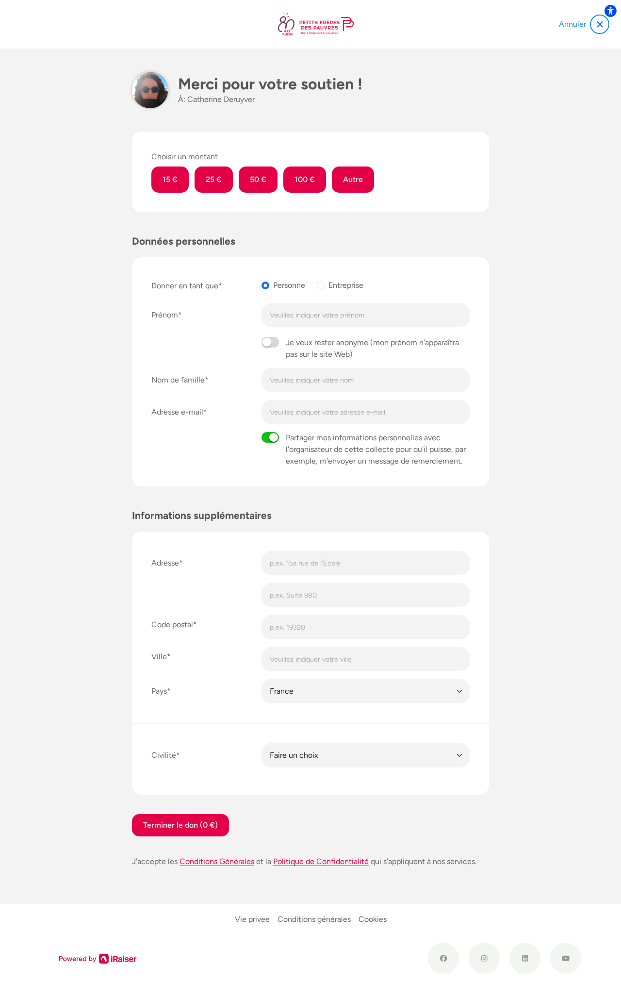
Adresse (165, 562)
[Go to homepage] (316, 24)
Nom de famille (178, 379)
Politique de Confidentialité (321, 861)
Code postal (172, 624)
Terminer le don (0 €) (180, 825)
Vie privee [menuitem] (252, 919)
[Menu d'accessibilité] (610, 11)
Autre (353, 179)
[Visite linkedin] (524, 958)
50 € (258, 179)
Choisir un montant (184, 156)
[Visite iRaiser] (98, 957)
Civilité (163, 755)
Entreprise (345, 285)
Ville (159, 656)
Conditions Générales (217, 861)
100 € (304, 179)
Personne (289, 285)
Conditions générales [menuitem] (314, 919)
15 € (170, 179)
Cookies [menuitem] (373, 919)
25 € (214, 179)
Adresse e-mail (177, 412)
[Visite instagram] (484, 958)
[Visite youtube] (565, 958)
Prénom (164, 314)
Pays (159, 691)
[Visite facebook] (443, 958)
